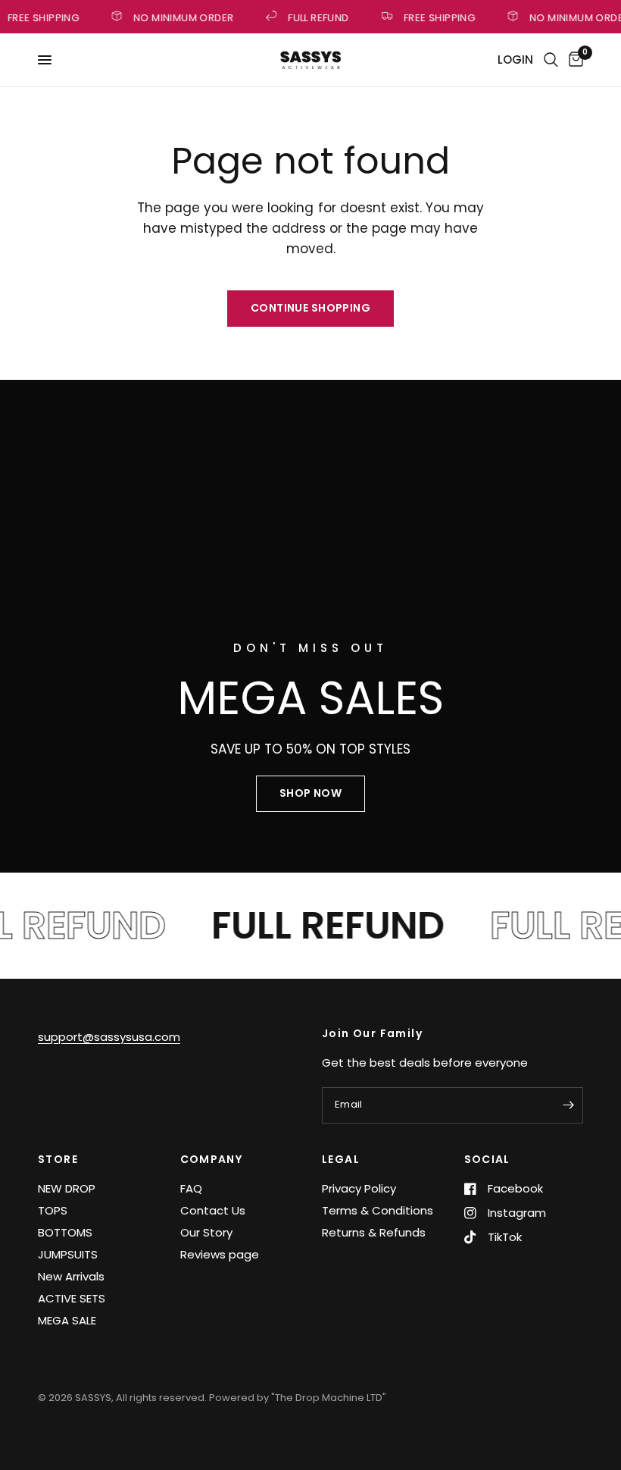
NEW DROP (66, 1188)
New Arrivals (71, 1276)
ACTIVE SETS (71, 1298)
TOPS (52, 1210)
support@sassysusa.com (109, 1037)
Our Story (206, 1232)
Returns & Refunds (374, 1232)
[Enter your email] (568, 1105)
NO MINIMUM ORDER (181, 17)
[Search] (550, 59)
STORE (58, 1159)
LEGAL (341, 1159)
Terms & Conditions (377, 1210)
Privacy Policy (359, 1188)
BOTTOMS (65, 1232)
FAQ (191, 1188)
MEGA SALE (67, 1320)
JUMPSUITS (68, 1254)
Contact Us (212, 1210)
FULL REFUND (316, 17)
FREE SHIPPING (437, 17)
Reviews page (219, 1254)
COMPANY (211, 1159)
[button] (310, 794)
